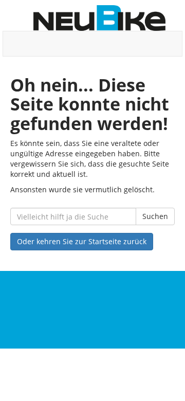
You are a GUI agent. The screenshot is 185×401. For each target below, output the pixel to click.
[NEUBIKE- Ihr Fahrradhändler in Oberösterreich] (99, 18)
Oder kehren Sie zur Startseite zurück (81, 241)
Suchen (155, 216)
